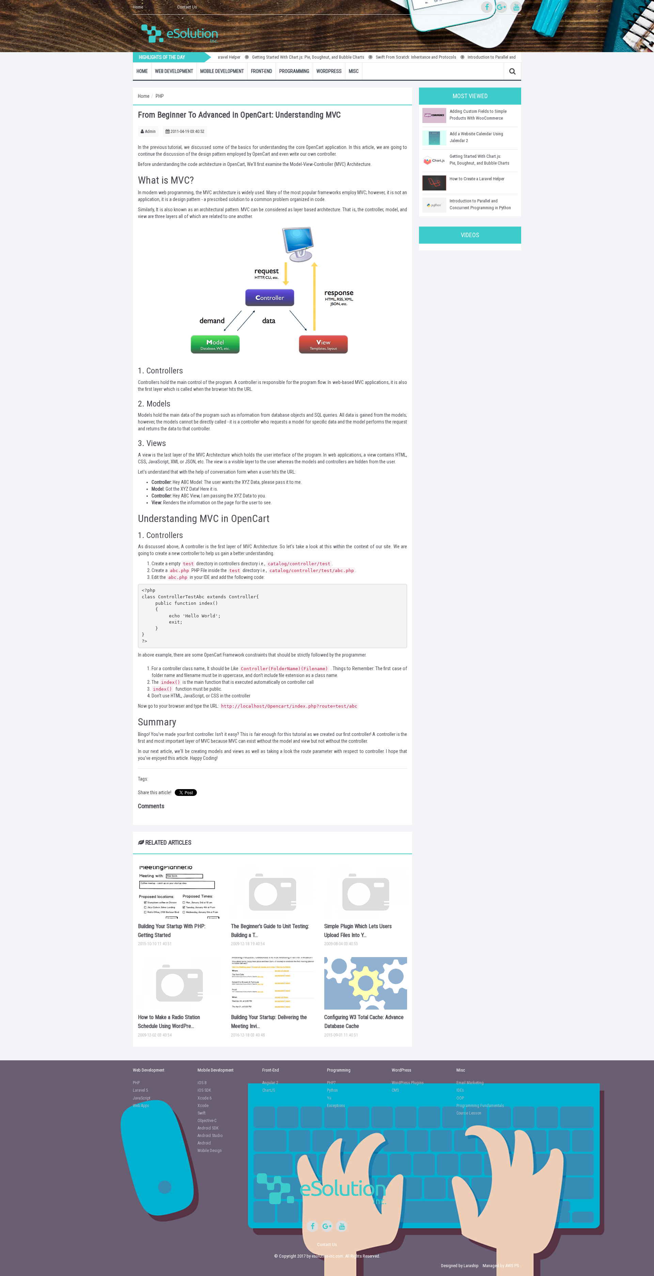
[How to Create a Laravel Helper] (434, 182)
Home (138, 7)
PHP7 (331, 1082)
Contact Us (187, 7)
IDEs (460, 1090)
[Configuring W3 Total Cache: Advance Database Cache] (365, 983)
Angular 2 (270, 1082)
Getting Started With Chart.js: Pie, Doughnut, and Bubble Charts (271, 57)
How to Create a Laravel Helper (477, 178)
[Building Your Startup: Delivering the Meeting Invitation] (272, 983)
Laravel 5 (140, 1090)
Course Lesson (468, 1113)
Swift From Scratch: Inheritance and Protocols (379, 57)
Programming (294, 71)
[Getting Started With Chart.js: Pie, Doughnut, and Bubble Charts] (434, 160)
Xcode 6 (205, 1098)
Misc (354, 71)
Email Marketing (470, 1082)
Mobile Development (222, 71)
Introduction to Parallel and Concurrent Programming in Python (486, 57)
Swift (201, 1113)
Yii (329, 1098)
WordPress (329, 71)
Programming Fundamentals (480, 1105)
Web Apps (141, 1105)
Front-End (261, 71)
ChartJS (268, 1090)
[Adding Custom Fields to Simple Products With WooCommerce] (434, 115)
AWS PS (512, 1265)
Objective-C (207, 1120)
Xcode (203, 1105)
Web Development (174, 71)
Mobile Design (210, 1150)
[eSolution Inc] (183, 33)
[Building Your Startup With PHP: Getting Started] (179, 892)
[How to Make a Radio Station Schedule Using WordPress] (179, 983)
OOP (460, 1098)
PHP (160, 96)
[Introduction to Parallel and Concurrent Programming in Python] (434, 205)
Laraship (471, 1265)
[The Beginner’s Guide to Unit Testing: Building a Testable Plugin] (272, 892)
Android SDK (208, 1128)
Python (332, 1090)
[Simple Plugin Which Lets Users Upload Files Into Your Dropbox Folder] (365, 892)
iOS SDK (204, 1090)
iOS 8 (202, 1082)
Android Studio (210, 1135)
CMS (395, 1090)
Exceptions (336, 1105)
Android (204, 1143)
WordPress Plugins (408, 1082)
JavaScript (141, 1098)
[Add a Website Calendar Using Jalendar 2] (434, 137)
